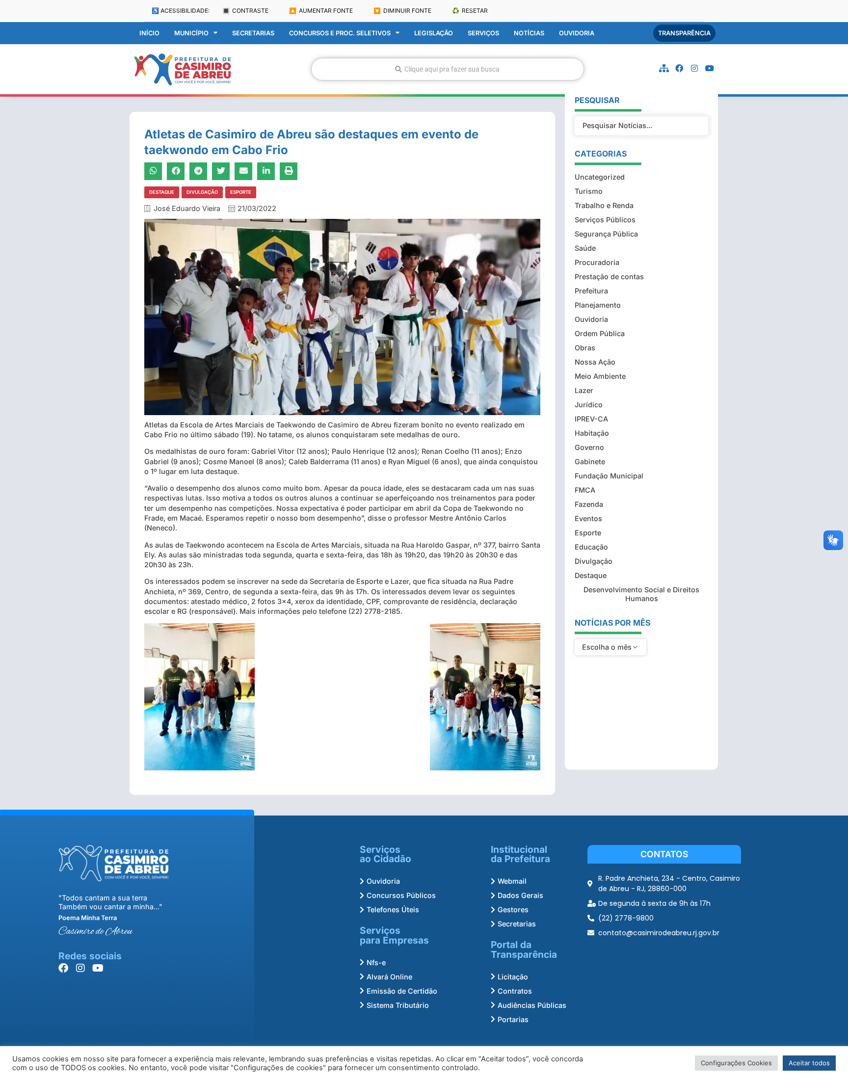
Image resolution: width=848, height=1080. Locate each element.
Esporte (240, 192)
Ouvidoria (576, 33)
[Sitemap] (664, 68)
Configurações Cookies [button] (736, 1063)
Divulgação (202, 192)
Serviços (483, 33)
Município (191, 33)
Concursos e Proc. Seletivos (340, 33)
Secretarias (253, 33)
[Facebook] (679, 68)
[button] (153, 171)
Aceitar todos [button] (809, 1063)
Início (149, 33)
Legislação (433, 33)
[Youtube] (710, 68)
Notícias (529, 33)
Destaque (161, 192)
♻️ (470, 10)
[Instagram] (694, 68)
